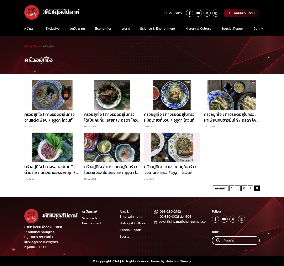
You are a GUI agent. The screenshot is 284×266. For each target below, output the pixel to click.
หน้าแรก (30, 28)
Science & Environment (157, 28)
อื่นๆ (257, 28)
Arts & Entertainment (131, 214)
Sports (124, 236)
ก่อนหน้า (221, 188)
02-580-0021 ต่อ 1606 (175, 216)
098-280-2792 (170, 211)
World (126, 28)
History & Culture (198, 28)
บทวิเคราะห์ (77, 28)
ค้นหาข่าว (175, 13)
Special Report (232, 28)
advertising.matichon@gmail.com (183, 221)
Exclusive (53, 28)
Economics (103, 28)
